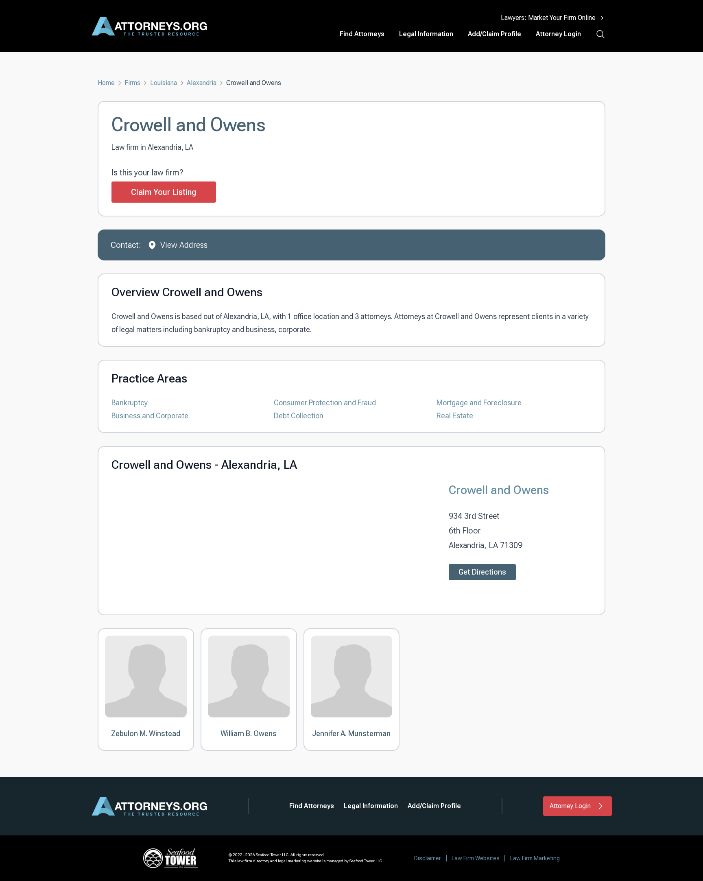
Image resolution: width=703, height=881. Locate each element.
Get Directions (482, 572)
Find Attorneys (362, 34)
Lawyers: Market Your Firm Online (548, 18)
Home (106, 83)
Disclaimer (427, 858)
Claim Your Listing (163, 192)
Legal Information (426, 34)
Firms (132, 83)
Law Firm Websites (476, 858)
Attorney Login (558, 34)
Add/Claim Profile (494, 34)
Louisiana (163, 83)
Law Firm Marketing (535, 858)
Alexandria (201, 83)
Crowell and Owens (499, 490)
